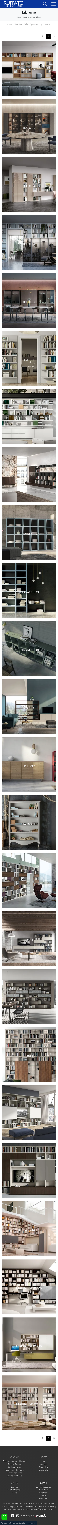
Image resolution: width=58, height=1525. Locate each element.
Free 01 (29, 360)
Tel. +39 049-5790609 (14, 1509)
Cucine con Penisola (15, 1469)
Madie (14, 1492)
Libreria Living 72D (29, 1288)
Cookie (12, 1523)
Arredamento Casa (28, 17)
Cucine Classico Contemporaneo (14, 1465)
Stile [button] (26, 24)
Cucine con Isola (14, 1472)
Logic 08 (29, 244)
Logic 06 (29, 128)
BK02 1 (29, 1114)
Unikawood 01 (29, 650)
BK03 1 (29, 1172)
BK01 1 (29, 1056)
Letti (43, 1461)
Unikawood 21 (29, 592)
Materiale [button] (18, 24)
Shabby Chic (29, 824)
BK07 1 (29, 940)
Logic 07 (29, 70)
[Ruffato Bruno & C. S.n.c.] (12, 4)
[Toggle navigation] (53, 3)
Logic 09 (29, 302)
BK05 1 (29, 882)
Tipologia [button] (34, 24)
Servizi (44, 1495)
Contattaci (43, 1489)
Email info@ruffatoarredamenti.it (40, 1509)
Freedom (29, 766)
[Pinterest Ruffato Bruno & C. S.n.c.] (17, 1516)
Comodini (43, 1467)
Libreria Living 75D (29, 1404)
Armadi (43, 1464)
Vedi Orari (43, 1498)
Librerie (38, 17)
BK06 (29, 476)
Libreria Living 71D (29, 1230)
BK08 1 (29, 998)
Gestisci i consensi (27, 1523)
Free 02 (29, 418)
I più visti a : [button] (45, 24)
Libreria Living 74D (29, 1346)
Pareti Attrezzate (14, 1489)
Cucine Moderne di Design (14, 1461)
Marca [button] (9, 24)
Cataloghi (43, 1492)
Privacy (4, 1523)
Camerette (43, 1469)
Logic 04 (29, 186)
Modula (29, 708)
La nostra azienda (43, 1486)
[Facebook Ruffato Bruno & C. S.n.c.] (12, 1515)
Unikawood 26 (29, 534)
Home (19, 17)
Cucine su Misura (14, 1475)
